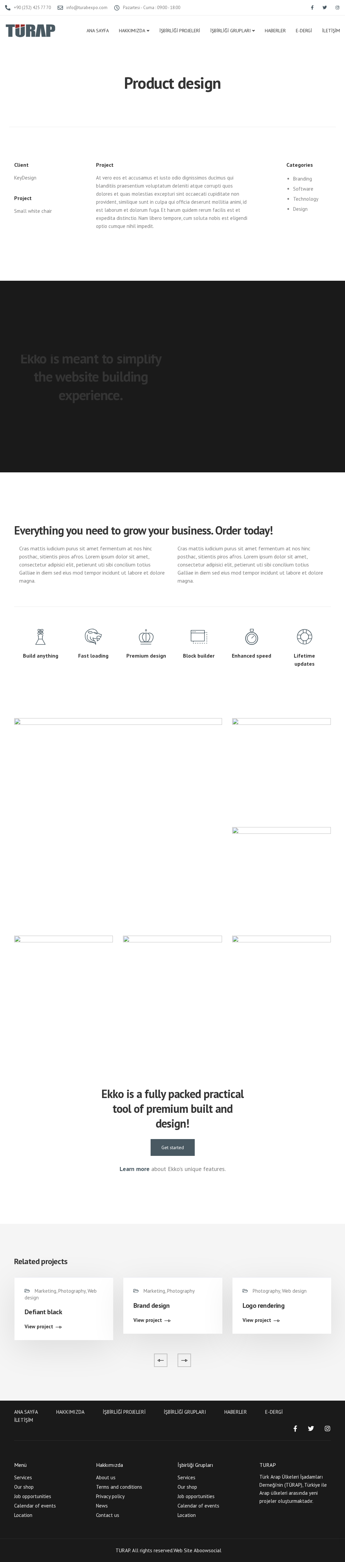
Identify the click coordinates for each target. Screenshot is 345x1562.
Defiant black (43, 1311)
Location (23, 1515)
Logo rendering (264, 1305)
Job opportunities (32, 1496)
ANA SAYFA (98, 31)
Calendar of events (35, 1505)
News (102, 1505)
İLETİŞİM (331, 31)
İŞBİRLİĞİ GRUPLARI (230, 31)
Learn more (135, 1169)
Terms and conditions (119, 1487)
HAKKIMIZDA (132, 31)
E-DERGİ (304, 31)
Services (23, 1477)
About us (106, 1477)
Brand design (151, 1305)
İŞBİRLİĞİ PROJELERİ (179, 31)
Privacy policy (110, 1496)
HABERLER (275, 31)
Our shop (24, 1487)
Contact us (107, 1515)
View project (39, 1327)
